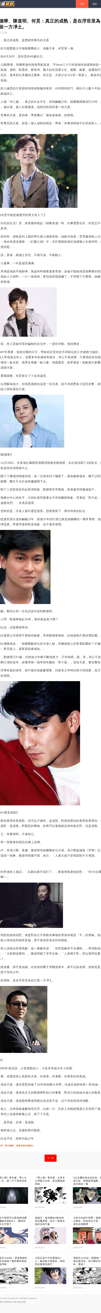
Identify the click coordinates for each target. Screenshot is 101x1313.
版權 (24, 1302)
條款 (15, 1302)
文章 (82, 4)
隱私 (19, 1302)
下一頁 (50, 1158)
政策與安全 (8, 1302)
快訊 (95, 4)
